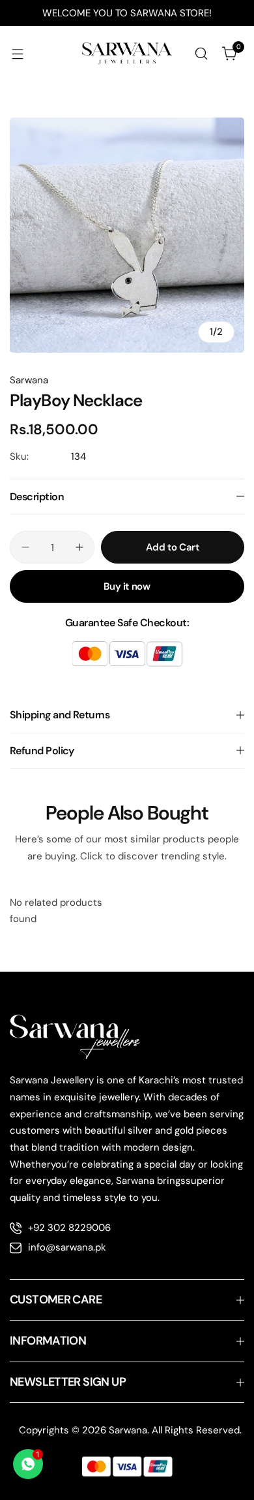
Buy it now (127, 586)
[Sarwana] (127, 53)
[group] (127, 235)
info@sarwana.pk (67, 1247)
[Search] (201, 53)
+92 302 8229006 (69, 1227)
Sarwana (29, 380)
